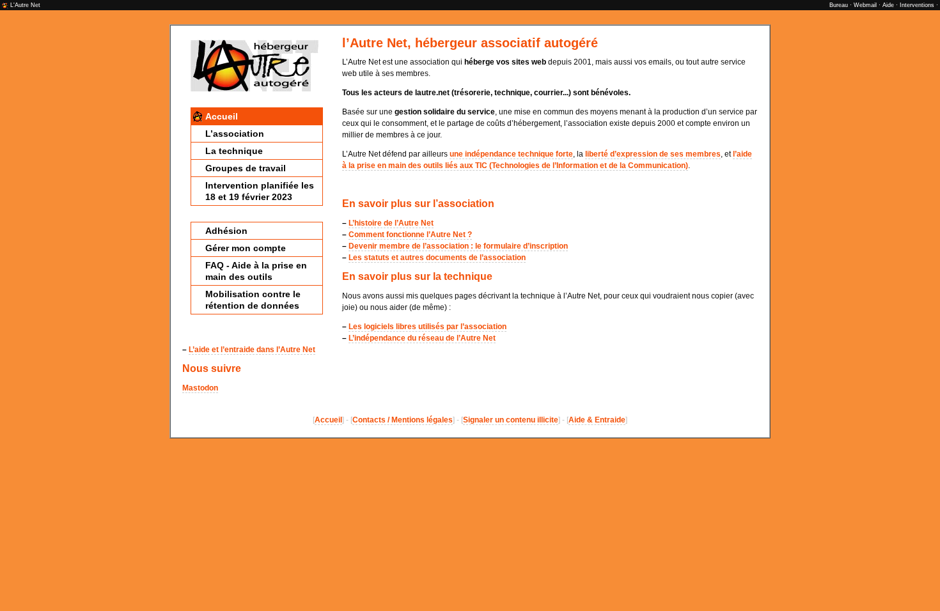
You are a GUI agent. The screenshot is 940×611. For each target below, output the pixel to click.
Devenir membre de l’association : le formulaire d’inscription (458, 246)
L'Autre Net (25, 5)
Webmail (865, 5)
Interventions (917, 5)
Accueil (221, 116)
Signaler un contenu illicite (510, 419)
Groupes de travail (245, 168)
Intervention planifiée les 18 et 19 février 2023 (259, 191)
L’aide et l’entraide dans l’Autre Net (252, 349)
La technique (234, 151)
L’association (234, 133)
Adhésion (226, 231)
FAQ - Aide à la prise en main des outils (256, 271)
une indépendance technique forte (511, 154)
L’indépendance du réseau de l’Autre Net (422, 338)
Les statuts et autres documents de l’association (437, 257)
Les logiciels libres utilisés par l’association (427, 326)
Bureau (838, 5)
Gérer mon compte (245, 248)
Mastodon (200, 387)
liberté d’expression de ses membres (653, 154)
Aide (888, 5)
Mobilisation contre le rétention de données (253, 300)
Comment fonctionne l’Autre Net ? (410, 234)
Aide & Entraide (596, 419)
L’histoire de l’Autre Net (391, 223)
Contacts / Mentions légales (402, 419)
